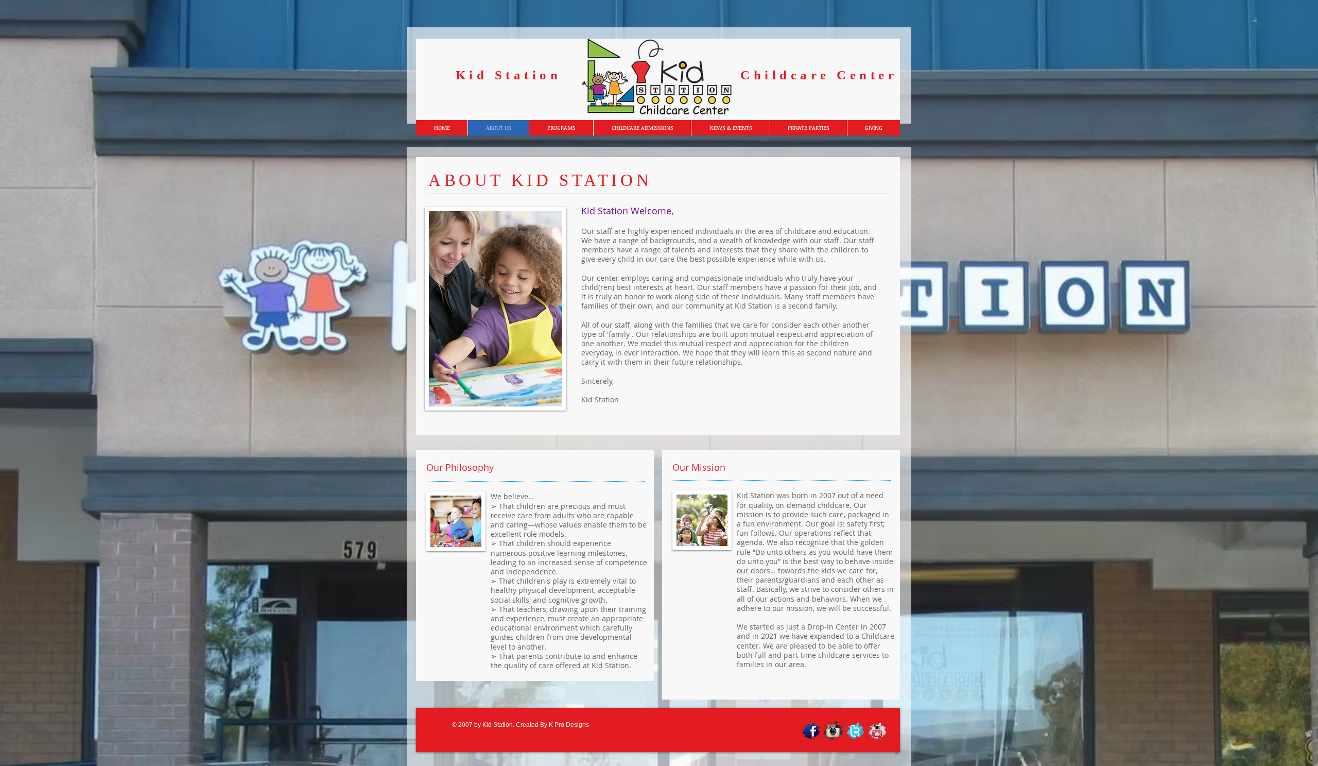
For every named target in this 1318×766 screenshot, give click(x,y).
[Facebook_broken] (811, 731)
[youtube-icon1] (877, 731)
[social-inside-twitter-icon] (855, 731)
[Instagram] (833, 731)
